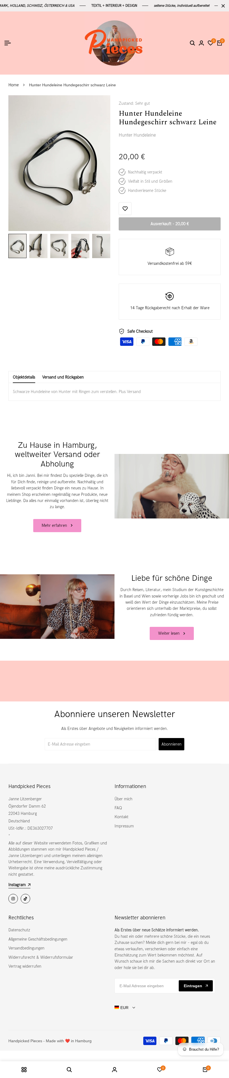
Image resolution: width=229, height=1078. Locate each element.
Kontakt (121, 817)
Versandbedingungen (26, 948)
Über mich (123, 799)
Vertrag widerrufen (24, 966)
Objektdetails (24, 377)
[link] (172, 486)
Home (13, 85)
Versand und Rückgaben (63, 377)
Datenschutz (19, 930)
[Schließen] (222, 6)
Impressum (124, 826)
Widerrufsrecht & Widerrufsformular (40, 957)
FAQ (118, 808)
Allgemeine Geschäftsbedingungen (37, 939)
